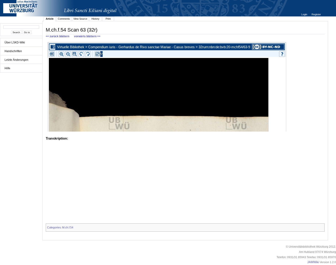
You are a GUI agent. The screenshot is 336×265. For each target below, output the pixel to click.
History (95, 18)
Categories (54, 227)
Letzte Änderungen (16, 59)
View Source (80, 18)
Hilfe (7, 68)
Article (49, 18)
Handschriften (13, 51)
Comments (64, 18)
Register (316, 14)
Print (108, 18)
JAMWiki (313, 262)
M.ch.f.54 (67, 227)
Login (304, 14)
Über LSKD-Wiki (15, 42)
